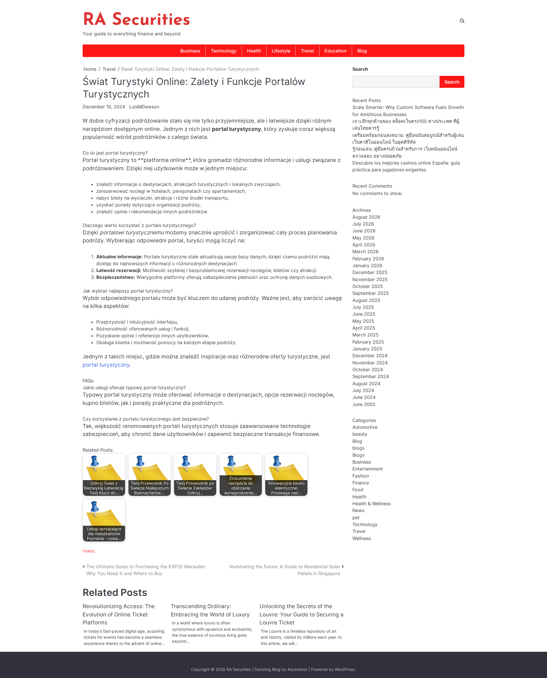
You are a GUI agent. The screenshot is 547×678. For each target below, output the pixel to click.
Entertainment (367, 469)
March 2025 (365, 335)
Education (335, 51)
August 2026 (366, 217)
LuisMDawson (144, 106)
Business (190, 51)
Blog (362, 51)
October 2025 (367, 286)
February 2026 (368, 258)
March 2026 (365, 252)
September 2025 (370, 293)
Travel (307, 51)
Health (254, 51)
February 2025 (368, 342)
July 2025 (363, 307)
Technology (223, 51)
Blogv (358, 455)
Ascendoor (297, 669)
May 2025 (363, 321)
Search (360, 69)
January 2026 (367, 265)
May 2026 (363, 238)
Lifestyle (281, 51)
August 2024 (366, 383)
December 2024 (369, 356)
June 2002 (363, 404)
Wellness (361, 538)
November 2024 (370, 363)
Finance (360, 483)
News (358, 510)
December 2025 (369, 272)
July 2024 (363, 390)
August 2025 (366, 300)
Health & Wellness (371, 503)
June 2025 (363, 314)
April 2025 (363, 328)
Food (357, 490)
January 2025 (367, 349)
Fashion (360, 476)
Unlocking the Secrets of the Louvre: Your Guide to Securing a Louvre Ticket (302, 614)
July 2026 (363, 224)
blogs (358, 448)
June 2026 (363, 231)
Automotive (364, 427)
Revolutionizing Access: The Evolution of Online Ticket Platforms (119, 614)
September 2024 (370, 376)
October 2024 (367, 369)
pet (356, 517)
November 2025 (370, 279)
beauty (359, 434)
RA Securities (136, 20)
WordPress (345, 669)
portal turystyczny (106, 365)
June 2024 (363, 397)
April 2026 (363, 244)
